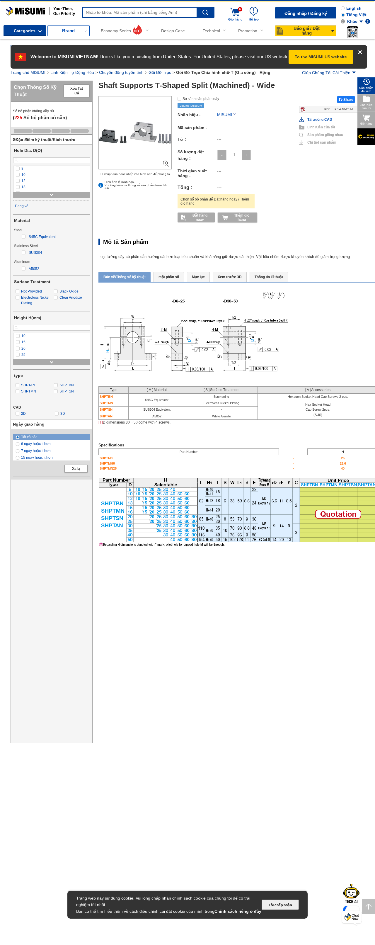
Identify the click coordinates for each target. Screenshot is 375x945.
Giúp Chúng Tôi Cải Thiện (326, 72)
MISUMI (224, 114)
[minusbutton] (221, 155)
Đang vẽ (21, 206)
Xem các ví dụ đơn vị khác (340, 167)
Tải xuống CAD (319, 176)
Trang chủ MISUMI (28, 72)
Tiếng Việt (356, 14)
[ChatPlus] (352, 918)
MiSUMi (11, 9)
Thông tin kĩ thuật (269, 277)
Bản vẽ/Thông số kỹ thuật (124, 277)
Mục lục (198, 277)
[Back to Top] (368, 906)
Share (348, 100)
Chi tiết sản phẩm (321, 199)
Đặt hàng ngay (199, 217)
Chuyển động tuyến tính (121, 72)
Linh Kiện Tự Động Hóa (72, 72)
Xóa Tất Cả (76, 90)
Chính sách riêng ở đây (237, 911)
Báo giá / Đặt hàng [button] (307, 30)
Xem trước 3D (230, 277)
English (354, 8)
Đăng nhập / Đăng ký (305, 13)
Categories (24, 30)
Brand (68, 30)
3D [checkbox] (62, 414)
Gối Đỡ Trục (160, 72)
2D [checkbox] (23, 414)
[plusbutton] (246, 155)
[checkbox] (51, 168)
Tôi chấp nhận (280, 905)
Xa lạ (76, 469)
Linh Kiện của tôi (321, 184)
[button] (352, 32)
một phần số (168, 277)
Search (205, 12)
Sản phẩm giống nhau (322, 191)
